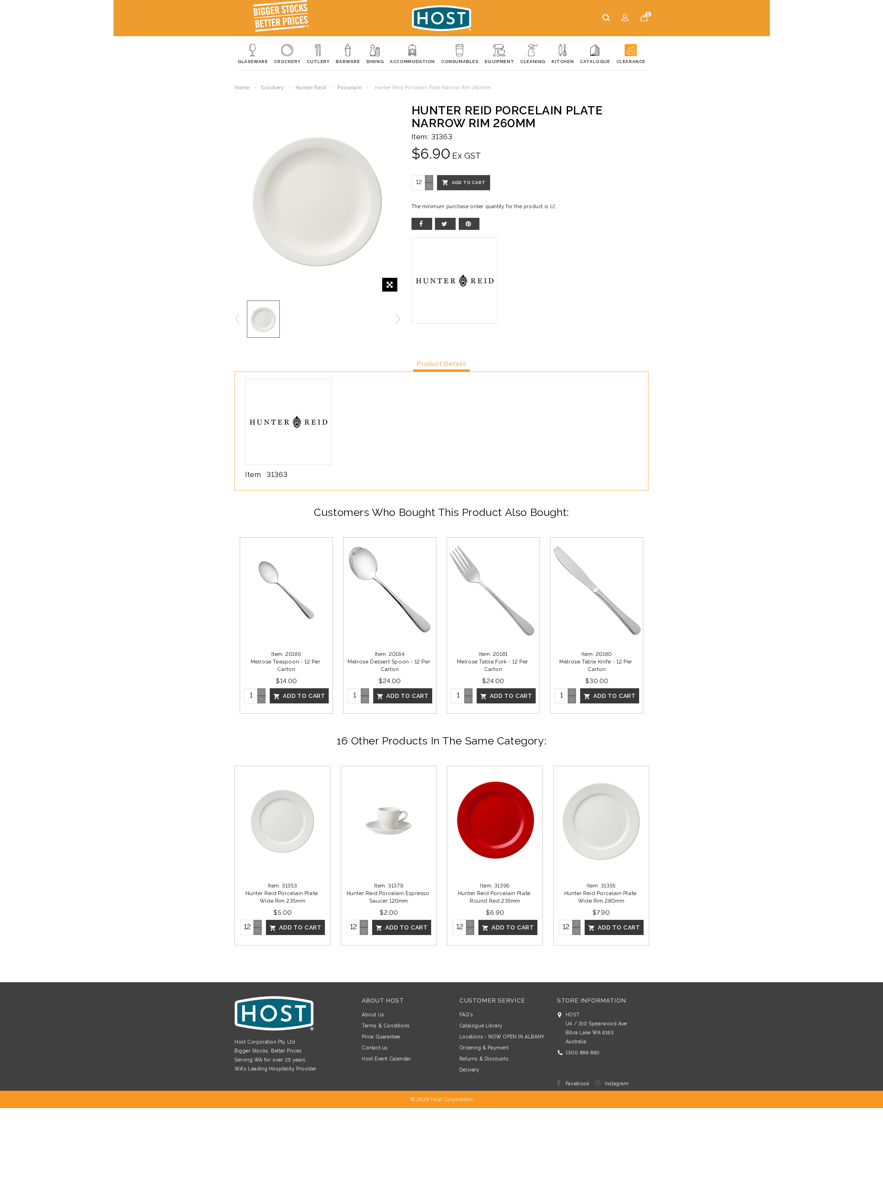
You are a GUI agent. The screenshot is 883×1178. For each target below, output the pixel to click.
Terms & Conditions (386, 1025)
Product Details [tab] (441, 363)
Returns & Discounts (483, 1059)
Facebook (577, 1083)
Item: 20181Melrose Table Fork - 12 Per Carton (493, 661)
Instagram (616, 1083)
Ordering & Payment (484, 1047)
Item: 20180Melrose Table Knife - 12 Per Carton (596, 661)
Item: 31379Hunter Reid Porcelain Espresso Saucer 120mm (389, 893)
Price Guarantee (381, 1036)
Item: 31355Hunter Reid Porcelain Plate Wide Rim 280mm (601, 893)
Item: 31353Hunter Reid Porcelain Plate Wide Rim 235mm (283, 893)
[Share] (422, 224)
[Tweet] (445, 224)
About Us (373, 1014)
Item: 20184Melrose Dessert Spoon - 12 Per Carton (390, 661)
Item (253, 474)
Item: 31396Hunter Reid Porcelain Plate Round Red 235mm (495, 893)
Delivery (469, 1070)
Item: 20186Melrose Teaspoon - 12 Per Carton (286, 661)
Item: (420, 136)
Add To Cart (464, 182)
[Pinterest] (469, 224)
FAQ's (466, 1014)
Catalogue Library (481, 1025)
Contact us (375, 1047)
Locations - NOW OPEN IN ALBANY (502, 1036)
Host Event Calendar (386, 1059)
